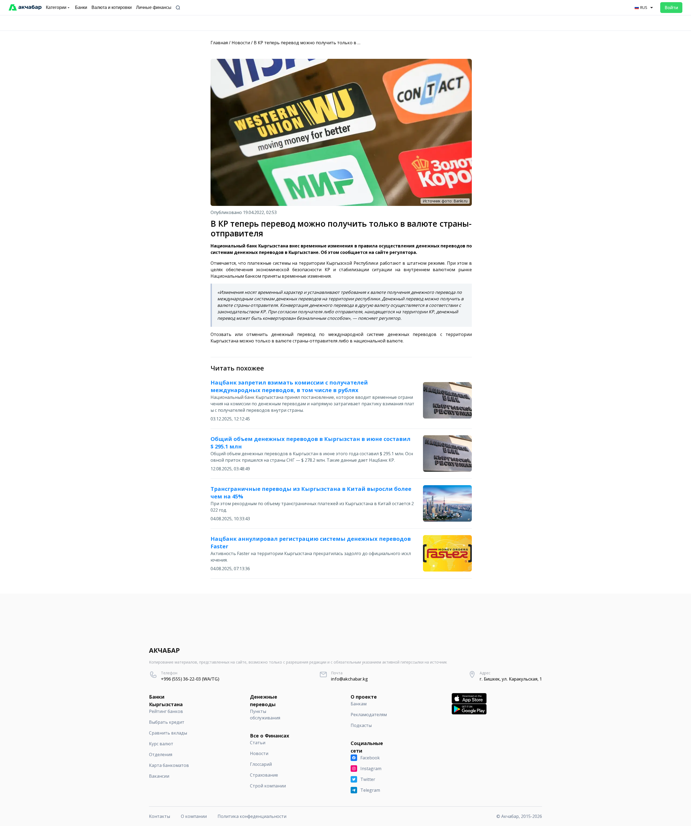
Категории (56, 7)
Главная (219, 43)
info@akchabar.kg (349, 679)
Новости (241, 43)
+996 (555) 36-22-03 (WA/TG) (190, 679)
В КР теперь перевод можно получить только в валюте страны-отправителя (336, 43)
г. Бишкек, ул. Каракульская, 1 (511, 679)
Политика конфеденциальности (252, 816)
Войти (671, 8)
